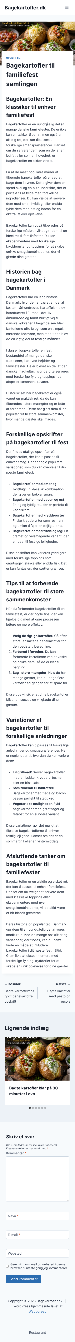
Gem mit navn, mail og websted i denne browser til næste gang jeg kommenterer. (39, 1266)
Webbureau (38, 1311)
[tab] (30, 1108)
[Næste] (64, 1070)
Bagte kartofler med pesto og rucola (58, 993)
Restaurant (37, 1332)
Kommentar (16, 1153)
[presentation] (37, 1059)
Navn (13, 1216)
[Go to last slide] (11, 1070)
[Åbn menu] (66, 8)
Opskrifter (14, 57)
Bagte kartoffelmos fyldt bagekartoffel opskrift (19, 993)
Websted (15, 1253)
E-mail (14, 1235)
